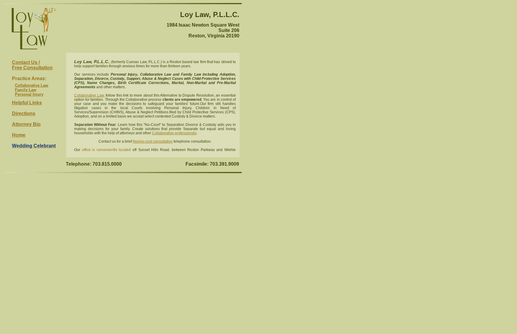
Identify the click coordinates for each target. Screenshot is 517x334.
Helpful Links (27, 102)
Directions (23, 113)
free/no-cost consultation (153, 141)
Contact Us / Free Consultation (32, 65)
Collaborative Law (31, 85)
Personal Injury (29, 94)
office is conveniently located (106, 150)
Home (18, 135)
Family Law (25, 90)
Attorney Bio (26, 124)
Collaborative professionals (174, 133)
